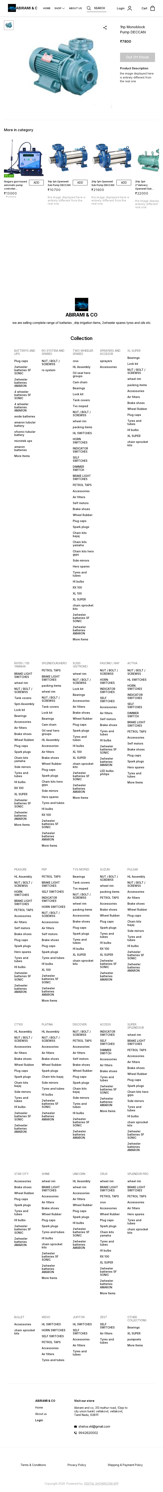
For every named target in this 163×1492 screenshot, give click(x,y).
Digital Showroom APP (101, 1483)
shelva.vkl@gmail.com (94, 1426)
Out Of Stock (137, 57)
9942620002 (88, 1433)
